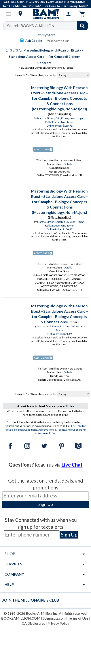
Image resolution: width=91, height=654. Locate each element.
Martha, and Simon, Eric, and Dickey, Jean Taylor (61, 328)
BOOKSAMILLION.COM (20, 618)
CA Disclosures (33, 623)
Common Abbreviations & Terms (53, 67)
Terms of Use (78, 618)
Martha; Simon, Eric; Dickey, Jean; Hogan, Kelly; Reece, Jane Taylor (61, 120)
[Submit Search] (82, 25)
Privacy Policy (58, 623)
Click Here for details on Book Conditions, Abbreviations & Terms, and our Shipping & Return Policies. (46, 429)
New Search (26, 67)
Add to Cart (43, 149)
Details (68, 164)
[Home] (45, 14)
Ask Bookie (33, 40)
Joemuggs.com (54, 618)
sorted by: (51, 75)
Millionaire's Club (58, 41)
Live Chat (72, 465)
